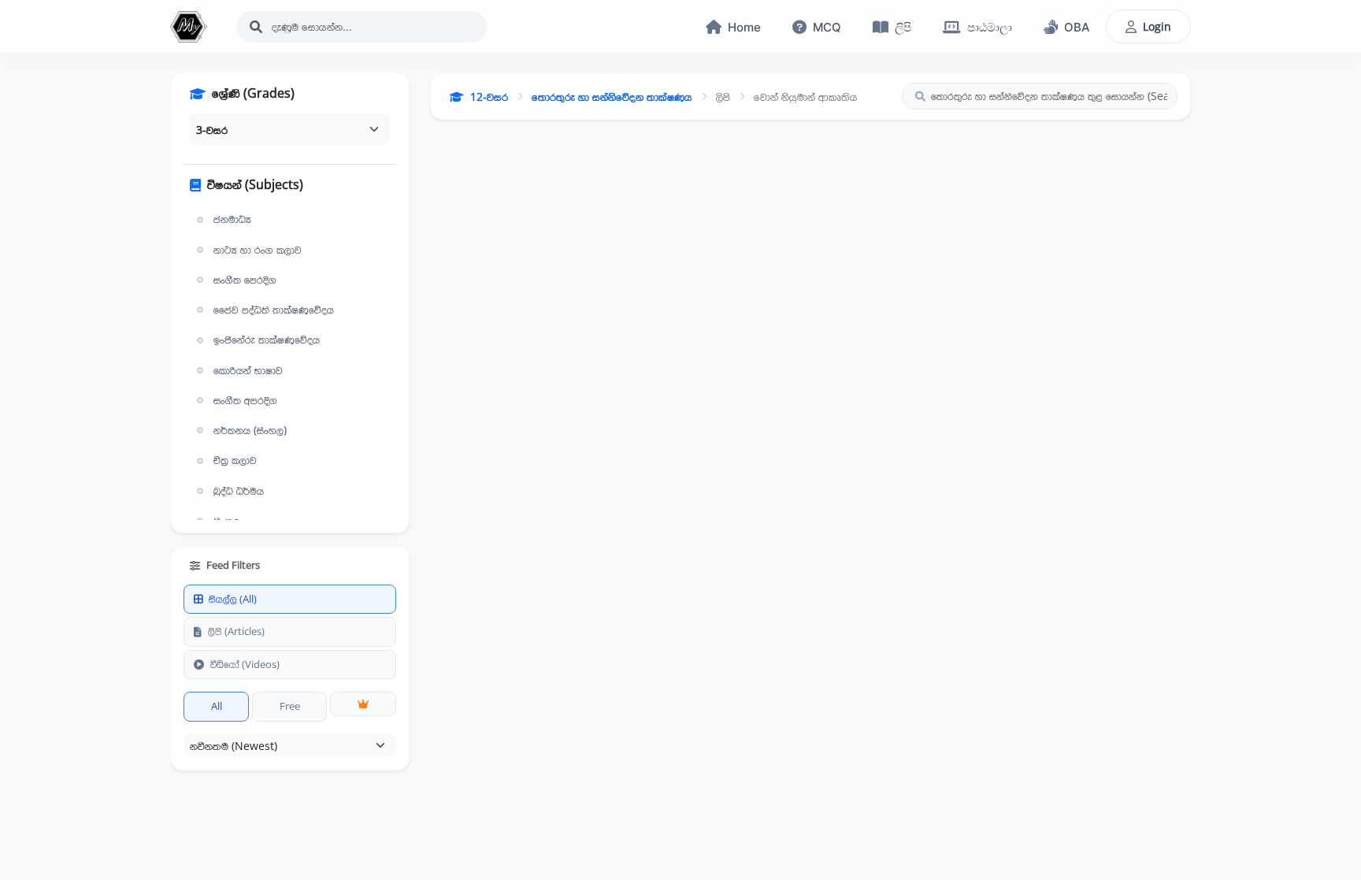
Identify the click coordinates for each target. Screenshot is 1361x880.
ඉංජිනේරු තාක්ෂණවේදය (266, 339)
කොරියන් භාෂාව (248, 370)
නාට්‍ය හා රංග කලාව (257, 250)
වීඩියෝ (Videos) (245, 664)
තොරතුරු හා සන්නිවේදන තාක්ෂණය (612, 96)
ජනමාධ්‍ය (232, 219)
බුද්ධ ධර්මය (238, 491)
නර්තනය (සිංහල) (250, 430)
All (216, 706)
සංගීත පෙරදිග (244, 280)
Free (290, 706)
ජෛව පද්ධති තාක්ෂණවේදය (273, 310)
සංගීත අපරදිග (245, 400)
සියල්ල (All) (233, 599)
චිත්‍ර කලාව (235, 460)
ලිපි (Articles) (236, 631)
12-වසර (489, 96)
